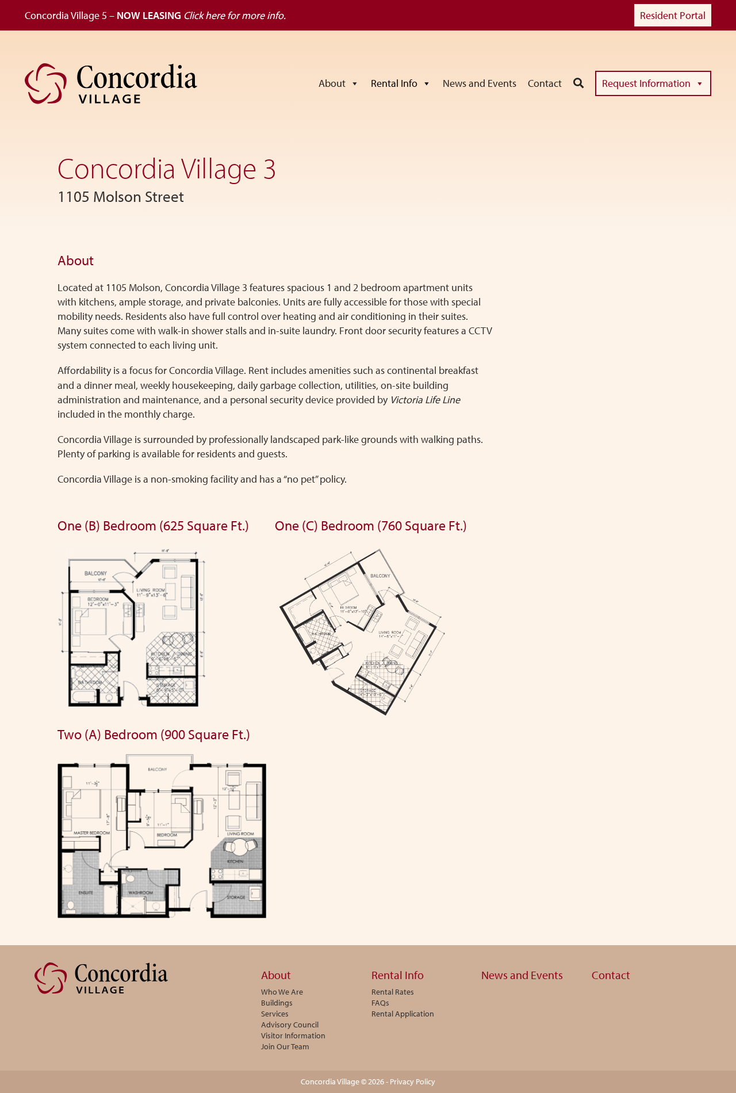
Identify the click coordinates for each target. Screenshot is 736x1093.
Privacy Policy (412, 1081)
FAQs (380, 1003)
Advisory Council (290, 1025)
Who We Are (282, 992)
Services (275, 1014)
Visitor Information (293, 1036)
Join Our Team (285, 1047)
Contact (545, 83)
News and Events (479, 83)
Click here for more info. (234, 15)
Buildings (277, 1003)
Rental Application (402, 1014)
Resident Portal (673, 15)
